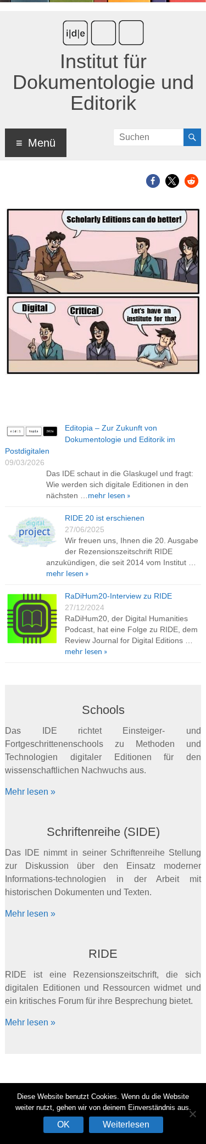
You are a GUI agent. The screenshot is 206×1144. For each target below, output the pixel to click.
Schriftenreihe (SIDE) (103, 832)
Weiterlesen (126, 1124)
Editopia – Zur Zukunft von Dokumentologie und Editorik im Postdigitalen (90, 439)
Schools (103, 710)
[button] (153, 181)
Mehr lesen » (30, 791)
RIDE (103, 954)
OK (63, 1124)
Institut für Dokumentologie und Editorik (103, 82)
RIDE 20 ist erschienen (104, 518)
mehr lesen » (109, 495)
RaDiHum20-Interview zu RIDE (118, 595)
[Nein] (192, 1113)
